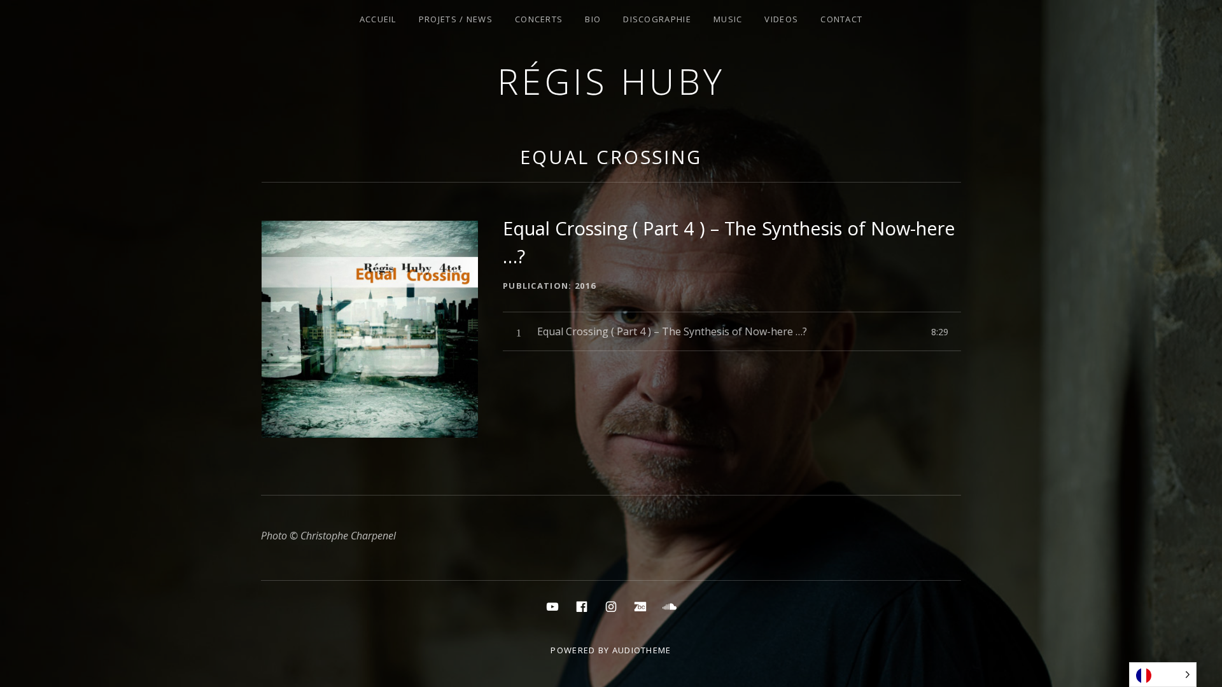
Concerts (539, 19)
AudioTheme (641, 650)
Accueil (378, 19)
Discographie (657, 19)
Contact (841, 19)
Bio (593, 19)
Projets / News (456, 19)
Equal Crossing (611, 156)
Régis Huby (611, 81)
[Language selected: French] (1163, 674)
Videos (781, 19)
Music (728, 19)
